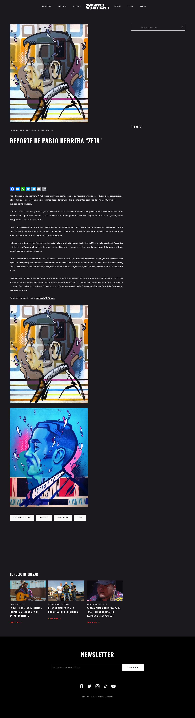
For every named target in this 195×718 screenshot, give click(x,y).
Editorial (31, 130)
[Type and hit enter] (182, 27)
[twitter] (90, 686)
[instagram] (97, 686)
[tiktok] (105, 686)
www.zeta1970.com (45, 298)
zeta (79, 517)
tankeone (63, 517)
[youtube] (113, 686)
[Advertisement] (66, 166)
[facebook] (82, 686)
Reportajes (47, 130)
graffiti (44, 517)
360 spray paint (21, 517)
